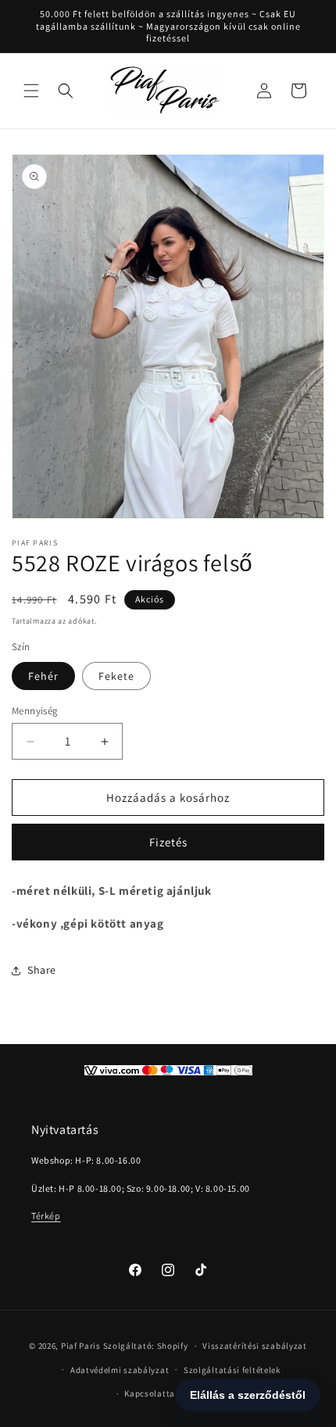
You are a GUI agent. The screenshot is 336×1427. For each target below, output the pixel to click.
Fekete (116, 676)
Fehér (43, 676)
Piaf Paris (81, 1345)
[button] (31, 90)
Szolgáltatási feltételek (232, 1369)
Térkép (46, 1215)
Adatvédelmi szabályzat (119, 1369)
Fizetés (168, 842)
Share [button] (41, 970)
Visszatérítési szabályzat (254, 1345)
